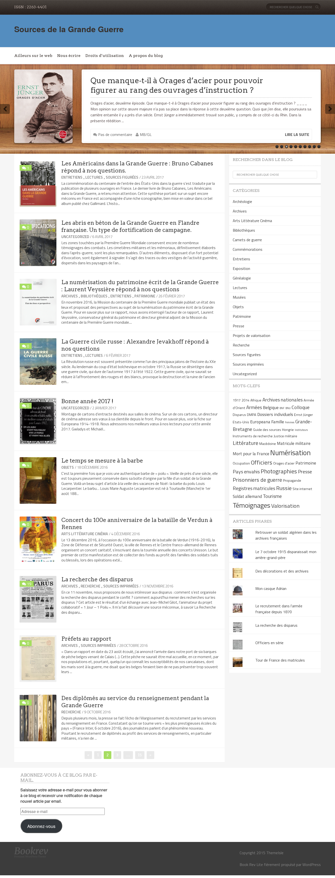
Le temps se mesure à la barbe (102, 460)
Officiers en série (269, 643)
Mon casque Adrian (270, 588)
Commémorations (247, 249)
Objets (67, 467)
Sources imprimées (121, 586)
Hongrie (288, 429)
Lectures (94, 177)
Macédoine (267, 443)
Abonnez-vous (41, 826)
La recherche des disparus (97, 579)
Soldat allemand (247, 496)
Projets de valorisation (251, 335)
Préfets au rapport (86, 638)
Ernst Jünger (303, 414)
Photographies (279, 471)
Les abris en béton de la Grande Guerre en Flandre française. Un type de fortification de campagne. (130, 226)
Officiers (261, 462)
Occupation (241, 463)
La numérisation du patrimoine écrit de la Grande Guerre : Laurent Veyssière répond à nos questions (140, 286)
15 (141, 754)
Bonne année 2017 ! (87, 401)
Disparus (239, 414)
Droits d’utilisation (104, 55)
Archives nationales (282, 399)
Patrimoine (144, 296)
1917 (237, 400)
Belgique (271, 407)
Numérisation (290, 452)
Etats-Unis (241, 422)
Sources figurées (122, 177)
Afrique (255, 400)
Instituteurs (301, 430)
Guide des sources (267, 429)
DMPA (251, 414)
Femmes (289, 422)
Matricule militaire (293, 443)
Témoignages (251, 505)
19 (29, 584)
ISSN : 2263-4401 (30, 7)
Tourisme (272, 496)
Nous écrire (68, 55)
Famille (277, 421)
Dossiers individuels (275, 414)
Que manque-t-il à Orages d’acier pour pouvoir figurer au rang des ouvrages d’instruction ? (176, 85)
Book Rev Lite (251, 864)
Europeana (260, 421)
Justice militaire (285, 436)
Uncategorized (75, 236)
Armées (254, 407)
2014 (245, 400)
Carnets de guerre (247, 240)
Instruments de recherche (253, 436)
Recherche (90, 586)
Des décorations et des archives (282, 571)
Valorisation (285, 506)
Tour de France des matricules (280, 660)
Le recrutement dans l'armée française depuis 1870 (278, 609)
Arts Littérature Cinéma (84, 534)
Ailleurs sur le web (33, 55)
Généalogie (242, 278)
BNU (288, 408)
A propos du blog (146, 55)
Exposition (241, 268)
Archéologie (242, 201)
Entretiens (71, 177)
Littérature (245, 443)
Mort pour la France (251, 453)
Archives (69, 296)
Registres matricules (254, 488)
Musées (239, 297)
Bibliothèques (94, 296)
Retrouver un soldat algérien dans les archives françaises (286, 535)
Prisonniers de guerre (257, 480)
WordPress (311, 864)
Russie (284, 488)
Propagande (292, 480)
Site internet (302, 489)
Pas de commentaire (114, 134)
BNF (282, 408)
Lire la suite (297, 134)
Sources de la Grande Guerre (69, 29)
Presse (238, 326)
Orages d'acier (284, 463)
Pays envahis (246, 471)
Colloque (300, 407)
